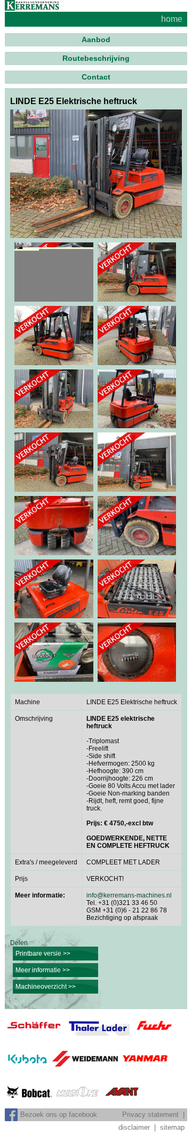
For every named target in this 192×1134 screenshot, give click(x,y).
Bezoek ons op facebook (58, 1115)
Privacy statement (150, 1115)
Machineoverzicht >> (45, 986)
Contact (96, 77)
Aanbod (96, 39)
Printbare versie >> (42, 953)
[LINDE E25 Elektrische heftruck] (96, 174)
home (171, 18)
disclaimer (134, 1127)
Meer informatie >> (42, 970)
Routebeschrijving (96, 58)
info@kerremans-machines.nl (129, 895)
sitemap (172, 1127)
